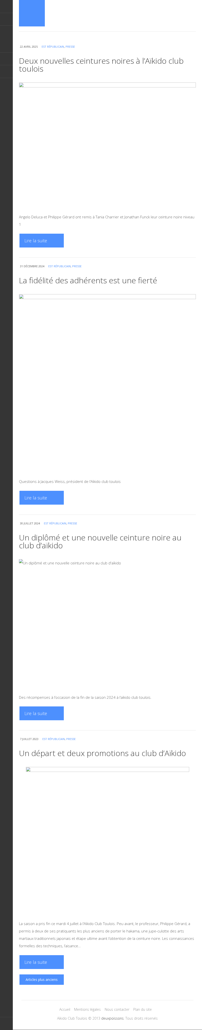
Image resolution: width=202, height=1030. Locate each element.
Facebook (6, 71)
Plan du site (142, 1009)
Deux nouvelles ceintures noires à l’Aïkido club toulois (101, 64)
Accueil (64, 1009)
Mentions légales (87, 1009)
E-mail (6, 19)
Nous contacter (117, 1009)
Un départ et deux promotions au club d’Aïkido (102, 753)
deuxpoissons (112, 1018)
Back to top (6, 1023)
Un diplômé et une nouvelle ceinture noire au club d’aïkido (100, 541)
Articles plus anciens (42, 979)
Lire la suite (35, 241)
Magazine (32, 13)
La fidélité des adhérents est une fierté (88, 280)
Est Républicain (53, 46)
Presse (70, 46)
